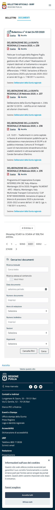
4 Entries (28, 229)
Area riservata (11, 386)
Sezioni (9, 328)
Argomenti (10, 339)
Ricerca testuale (13, 265)
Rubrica (17, 407)
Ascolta (24, 35)
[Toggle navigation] (50, 5)
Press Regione (8, 419)
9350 (23, 245)
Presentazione (8, 454)
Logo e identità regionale (13, 423)
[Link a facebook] (30, 386)
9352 (39, 245)
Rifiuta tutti (27, 502)
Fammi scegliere (13, 487)
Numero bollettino (13, 317)
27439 (10, 250)
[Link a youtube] (40, 386)
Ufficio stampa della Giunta (14, 416)
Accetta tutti (27, 495)
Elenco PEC (7, 407)
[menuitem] (10, 17)
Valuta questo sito (27, 369)
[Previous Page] (7, 244)
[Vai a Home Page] (4, 5)
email (11, 445)
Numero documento (14, 295)
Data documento (13, 285)
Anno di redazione (14, 306)
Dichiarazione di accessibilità (15, 432)
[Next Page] (16, 249)
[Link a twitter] (35, 386)
